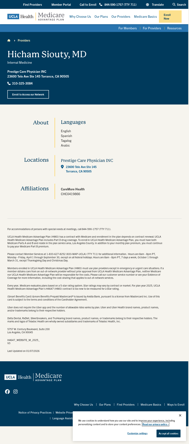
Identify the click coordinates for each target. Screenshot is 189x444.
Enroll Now (167, 16)
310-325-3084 (22, 83)
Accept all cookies (168, 433)
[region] (129, 426)
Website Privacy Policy (69, 412)
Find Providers (126, 404)
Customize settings (137, 433)
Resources (174, 28)
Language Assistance (65, 418)
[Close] (180, 415)
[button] (33, 4)
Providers (24, 40)
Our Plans (105, 404)
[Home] (8, 40)
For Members (127, 28)
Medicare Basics (151, 404)
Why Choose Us (83, 404)
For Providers (152, 28)
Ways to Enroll (176, 404)
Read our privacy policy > (155, 424)
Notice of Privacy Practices (34, 412)
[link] (7, 392)
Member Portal (61, 4)
